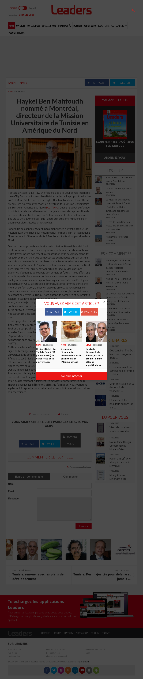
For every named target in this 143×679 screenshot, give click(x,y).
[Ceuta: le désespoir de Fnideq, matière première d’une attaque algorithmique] (96, 331)
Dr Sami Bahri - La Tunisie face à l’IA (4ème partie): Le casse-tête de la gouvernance (45, 355)
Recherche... (103, 11)
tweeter (72, 311)
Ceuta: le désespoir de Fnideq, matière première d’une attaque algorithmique (94, 357)
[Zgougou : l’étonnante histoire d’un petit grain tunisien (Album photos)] (71, 331)
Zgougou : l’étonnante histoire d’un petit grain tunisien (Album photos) (71, 355)
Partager (54, 311)
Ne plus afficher (71, 376)
